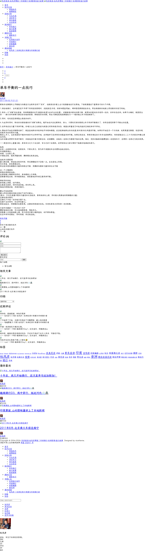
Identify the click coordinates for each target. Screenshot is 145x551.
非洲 (94, 357)
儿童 (62, 353)
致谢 (66, 357)
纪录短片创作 (14, 40)
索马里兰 (46, 357)
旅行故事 (12, 29)
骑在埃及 (124, 357)
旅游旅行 (8, 24)
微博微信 (12, 11)
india (34, 353)
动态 (6, 55)
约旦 (52, 357)
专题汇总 (8, 37)
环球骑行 (12, 42)
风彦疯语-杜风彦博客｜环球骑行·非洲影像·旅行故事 (42, 440)
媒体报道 (8, 48)
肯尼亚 (61, 357)
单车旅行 (12, 27)
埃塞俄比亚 (114, 353)
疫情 (27, 357)
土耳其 (101, 353)
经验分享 (8, 14)
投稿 (6, 52)
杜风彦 (5, 357)
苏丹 (70, 357)
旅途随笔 (12, 31)
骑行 (5, 360)
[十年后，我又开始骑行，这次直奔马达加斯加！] (20, 371)
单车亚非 (70, 353)
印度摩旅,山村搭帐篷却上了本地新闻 (22, 410)
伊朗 (58, 353)
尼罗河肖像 (128, 353)
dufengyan (13, 353)
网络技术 (12, 9)
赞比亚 (80, 357)
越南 (85, 357)
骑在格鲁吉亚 (132, 357)
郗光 (88, 357)
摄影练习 (12, 35)
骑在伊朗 (116, 357)
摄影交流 (8, 33)
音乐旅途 (12, 20)
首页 (6, 5)
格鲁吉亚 (20, 357)
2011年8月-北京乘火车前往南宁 (19, 428)
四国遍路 (12, 44)
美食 (56, 357)
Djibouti (6, 353)
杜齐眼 (13, 357)
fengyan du (28, 353)
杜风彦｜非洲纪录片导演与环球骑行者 (24, 50)
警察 (74, 357)
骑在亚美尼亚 (105, 357)
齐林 (10, 360)
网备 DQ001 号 (27, 443)
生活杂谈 (12, 22)
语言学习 (12, 18)
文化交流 (12, 16)
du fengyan (20, 353)
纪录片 (7, 511)
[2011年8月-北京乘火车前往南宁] (14, 423)
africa (1, 353)
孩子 (122, 353)
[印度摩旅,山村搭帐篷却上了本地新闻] (15, 405)
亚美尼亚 (51, 353)
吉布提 (86, 353)
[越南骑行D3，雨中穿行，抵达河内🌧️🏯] (17, 388)
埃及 (106, 353)
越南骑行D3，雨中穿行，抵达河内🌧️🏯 (24, 393)
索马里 (39, 357)
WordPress (41, 353)
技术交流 (8, 7)
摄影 (135, 353)
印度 (79, 353)
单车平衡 (3, 218)
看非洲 (11, 46)
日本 (139, 353)
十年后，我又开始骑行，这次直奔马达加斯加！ (28, 375)
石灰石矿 (33, 357)
